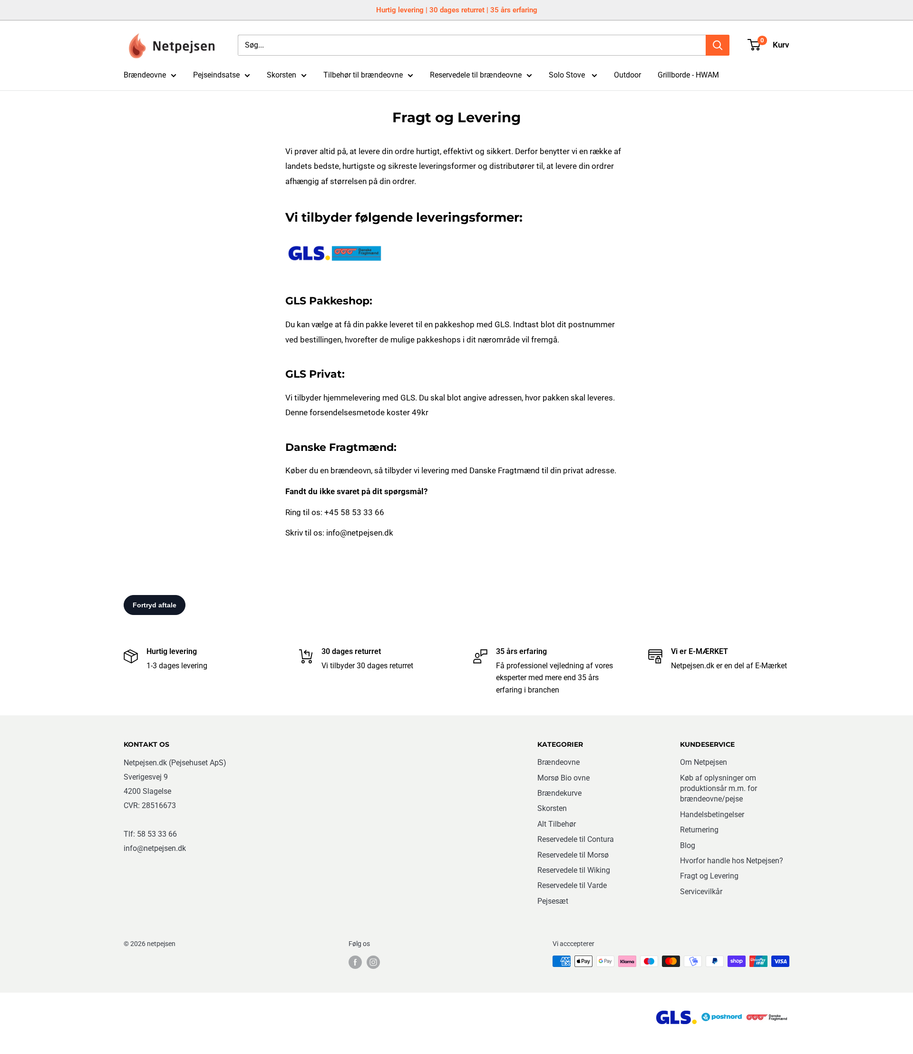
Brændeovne (145, 74)
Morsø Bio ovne (563, 777)
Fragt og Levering (709, 875)
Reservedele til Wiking (573, 870)
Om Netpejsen (703, 762)
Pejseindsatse (216, 74)
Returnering (699, 829)
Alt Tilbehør (556, 824)
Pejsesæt (552, 901)
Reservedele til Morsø (573, 854)
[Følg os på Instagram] (373, 962)
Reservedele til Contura (575, 839)
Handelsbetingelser (712, 814)
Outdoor (627, 74)
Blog (687, 845)
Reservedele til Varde (572, 885)
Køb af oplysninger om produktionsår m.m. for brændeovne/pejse (718, 788)
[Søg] (717, 45)
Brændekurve (559, 793)
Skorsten (281, 74)
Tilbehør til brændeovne (363, 74)
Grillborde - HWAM (688, 74)
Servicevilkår (701, 891)
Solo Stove (568, 74)
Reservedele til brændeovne (476, 74)
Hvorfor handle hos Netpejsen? (731, 860)
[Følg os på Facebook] (355, 962)
